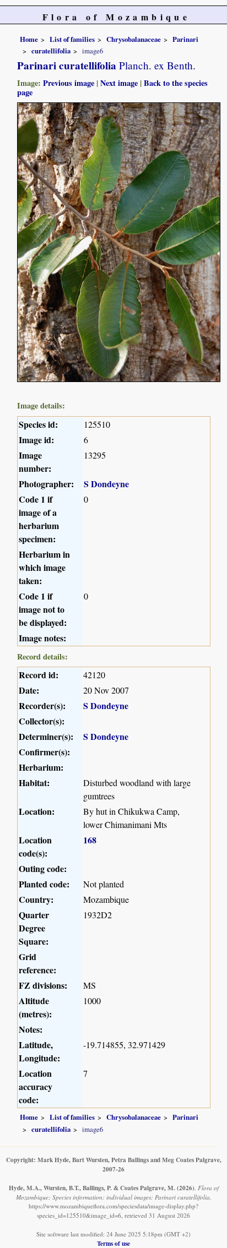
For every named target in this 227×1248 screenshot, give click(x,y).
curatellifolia (51, 51)
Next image (119, 83)
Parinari (185, 39)
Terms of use (113, 1243)
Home (29, 39)
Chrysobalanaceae (133, 39)
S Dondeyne (106, 483)
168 (89, 839)
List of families (72, 39)
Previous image (68, 83)
